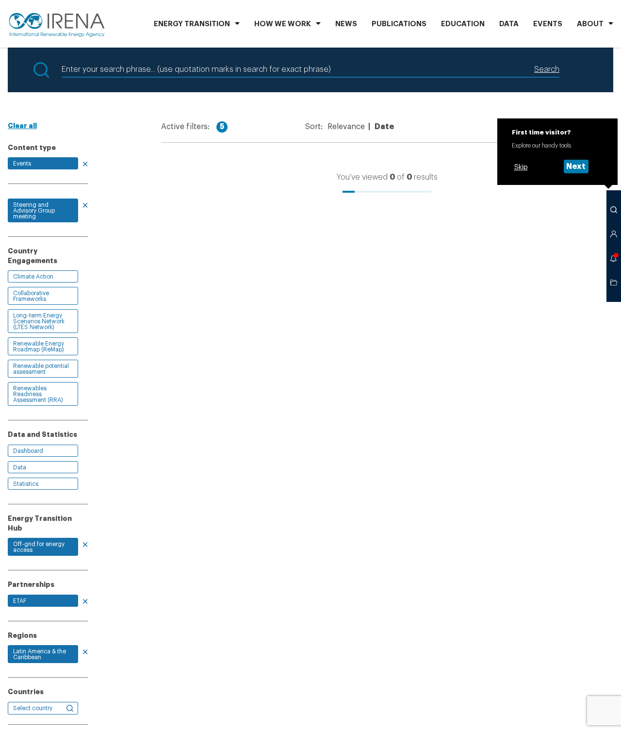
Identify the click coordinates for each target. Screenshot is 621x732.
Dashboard (28, 451)
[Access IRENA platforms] (613, 234)
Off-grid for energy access (39, 547)
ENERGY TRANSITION (192, 24)
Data (509, 24)
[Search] (613, 210)
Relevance (346, 127)
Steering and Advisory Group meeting (34, 210)
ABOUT (590, 24)
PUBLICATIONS (399, 24)
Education (463, 24)
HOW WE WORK (282, 24)
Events (547, 24)
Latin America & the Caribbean (39, 654)
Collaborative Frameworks (31, 296)
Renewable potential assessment (41, 369)
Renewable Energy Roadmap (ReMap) (38, 346)
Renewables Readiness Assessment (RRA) (38, 394)
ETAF (19, 601)
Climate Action (33, 277)
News (346, 24)
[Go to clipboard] (613, 282)
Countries (26, 691)
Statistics (25, 484)
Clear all (22, 125)
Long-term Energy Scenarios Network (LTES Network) (39, 321)
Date (384, 127)
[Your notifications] (613, 258)
